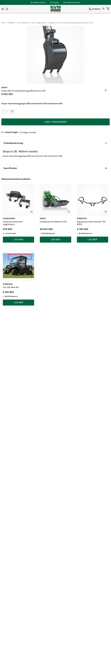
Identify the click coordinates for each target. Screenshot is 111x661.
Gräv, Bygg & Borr (39, 23)
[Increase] (12, 111)
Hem (3, 23)
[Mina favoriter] (103, 9)
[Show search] (7, 9)
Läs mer (18, 239)
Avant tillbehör (23, 23)
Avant (4, 87)
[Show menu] (2, 9)
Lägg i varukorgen (55, 122)
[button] (107, 9)
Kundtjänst (96, 9)
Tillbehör (11, 23)
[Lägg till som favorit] (106, 90)
